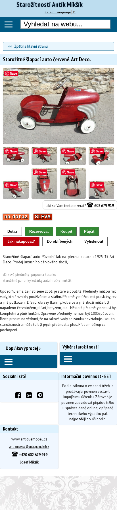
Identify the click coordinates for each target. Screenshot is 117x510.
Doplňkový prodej (22, 348)
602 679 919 (103, 205)
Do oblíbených (59, 241)
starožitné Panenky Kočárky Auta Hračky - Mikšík (37, 280)
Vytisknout (93, 241)
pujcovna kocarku (43, 274)
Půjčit (89, 231)
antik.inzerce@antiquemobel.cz (29, 446)
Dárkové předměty (16, 274)
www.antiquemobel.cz (29, 439)
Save (13, 73)
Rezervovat (39, 231)
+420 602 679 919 (32, 454)
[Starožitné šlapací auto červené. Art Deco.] (58, 142)
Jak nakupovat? (21, 241)
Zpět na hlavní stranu (31, 46)
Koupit (66, 231)
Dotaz (12, 231)
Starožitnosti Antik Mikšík (49, 4)
